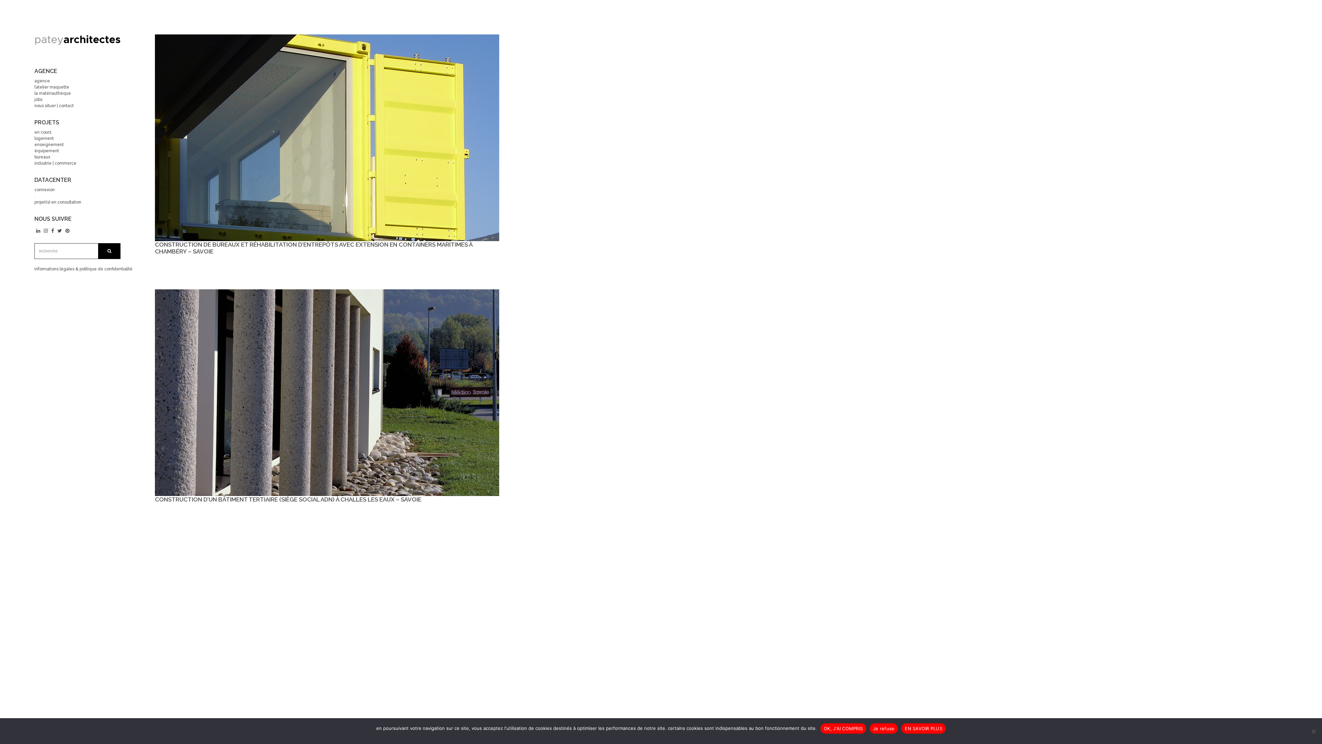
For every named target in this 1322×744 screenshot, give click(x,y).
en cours (42, 132)
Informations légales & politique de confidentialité (83, 269)
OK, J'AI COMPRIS (843, 728)
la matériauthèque (52, 93)
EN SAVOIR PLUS (923, 728)
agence (42, 81)
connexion (44, 189)
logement (44, 138)
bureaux (42, 157)
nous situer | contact (54, 105)
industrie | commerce (55, 163)
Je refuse (883, 728)
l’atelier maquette (51, 87)
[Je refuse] (1313, 731)
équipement (46, 150)
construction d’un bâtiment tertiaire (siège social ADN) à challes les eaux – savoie (288, 499)
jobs (38, 99)
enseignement (49, 144)
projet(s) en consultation (57, 202)
